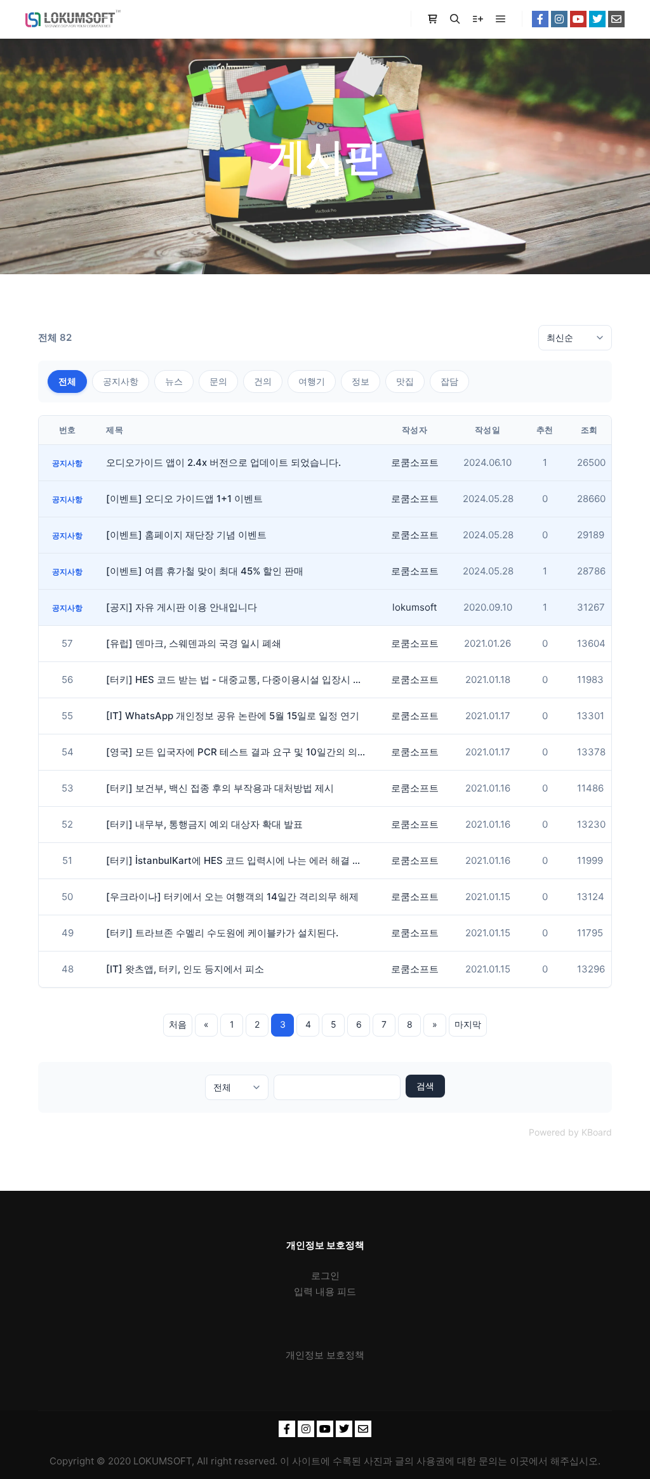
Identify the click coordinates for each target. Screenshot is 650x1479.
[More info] (478, 19)
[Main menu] (500, 19)
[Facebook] (540, 19)
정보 (360, 381)
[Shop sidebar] (432, 19)
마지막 (467, 1024)
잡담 (449, 381)
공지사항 (120, 381)
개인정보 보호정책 (325, 1355)
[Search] (455, 19)
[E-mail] (616, 19)
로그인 (325, 1276)
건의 (263, 381)
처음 (178, 1024)
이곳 (519, 1461)
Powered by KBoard (570, 1132)
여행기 (311, 381)
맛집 (405, 381)
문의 (218, 381)
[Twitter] (597, 19)
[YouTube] (578, 19)
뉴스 (174, 381)
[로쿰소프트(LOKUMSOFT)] (73, 19)
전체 (67, 381)
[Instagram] (559, 19)
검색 (425, 1085)
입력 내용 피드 (325, 1291)
